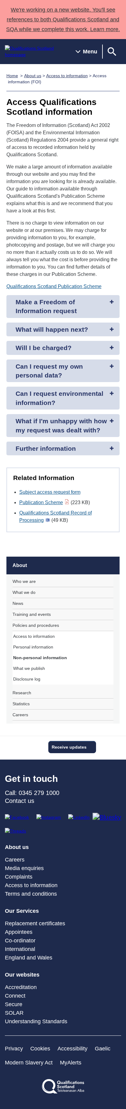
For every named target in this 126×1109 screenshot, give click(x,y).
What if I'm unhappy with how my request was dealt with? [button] (61, 425)
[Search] (112, 51)
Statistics (21, 703)
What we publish (29, 668)
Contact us (19, 800)
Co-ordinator (20, 940)
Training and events (32, 614)
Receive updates (69, 747)
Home (12, 75)
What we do (24, 592)
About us (32, 75)
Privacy (14, 1049)
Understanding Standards (36, 1021)
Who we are (24, 581)
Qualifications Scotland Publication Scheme (54, 286)
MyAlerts (70, 1063)
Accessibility (72, 1049)
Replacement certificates (35, 923)
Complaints (18, 877)
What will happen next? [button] (52, 329)
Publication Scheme (41, 502)
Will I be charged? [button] (44, 347)
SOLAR (14, 1013)
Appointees (18, 932)
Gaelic (102, 1049)
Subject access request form (49, 492)
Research (22, 692)
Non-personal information (40, 657)
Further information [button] (46, 448)
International (20, 949)
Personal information (33, 647)
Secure (13, 1004)
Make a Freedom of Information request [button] (46, 306)
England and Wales (28, 958)
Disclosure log (26, 679)
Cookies (40, 1049)
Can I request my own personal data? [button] (49, 371)
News (18, 603)
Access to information (67, 75)
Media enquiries (24, 868)
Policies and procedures (36, 625)
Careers (20, 714)
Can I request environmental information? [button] (59, 398)
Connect (15, 996)
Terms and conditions (31, 894)
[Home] (35, 51)
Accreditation (21, 987)
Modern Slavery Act (29, 1063)
